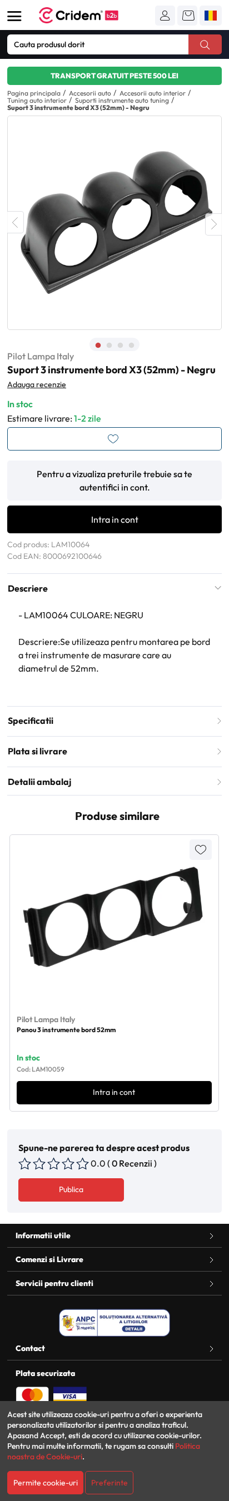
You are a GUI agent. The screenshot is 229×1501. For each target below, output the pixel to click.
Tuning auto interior (37, 100)
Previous (15, 222)
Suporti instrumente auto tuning (122, 100)
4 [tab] (131, 345)
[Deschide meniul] (14, 16)
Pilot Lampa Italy (40, 356)
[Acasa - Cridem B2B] (91, 15)
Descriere (28, 588)
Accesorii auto (90, 93)
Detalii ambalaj (39, 781)
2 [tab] (108, 345)
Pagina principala (34, 93)
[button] (165, 16)
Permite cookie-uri (45, 1483)
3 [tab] (120, 345)
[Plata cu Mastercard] (32, 1395)
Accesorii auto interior (153, 93)
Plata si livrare (37, 751)
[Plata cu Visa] (70, 1395)
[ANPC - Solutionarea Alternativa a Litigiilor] (114, 1323)
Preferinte (109, 1483)
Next (213, 224)
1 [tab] (97, 345)
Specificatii (30, 720)
